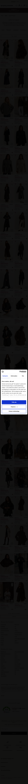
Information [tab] (14, 376)
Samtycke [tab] (5, 376)
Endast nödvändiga (14, 411)
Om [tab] (23, 376)
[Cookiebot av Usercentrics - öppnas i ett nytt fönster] (19, 372)
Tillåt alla (14, 402)
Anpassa (13, 406)
